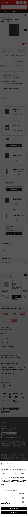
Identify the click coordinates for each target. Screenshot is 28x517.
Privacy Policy (3, 490)
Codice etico (9, 490)
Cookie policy (15, 490)
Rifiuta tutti (14, 512)
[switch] (22, 498)
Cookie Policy (3, 487)
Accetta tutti (14, 508)
